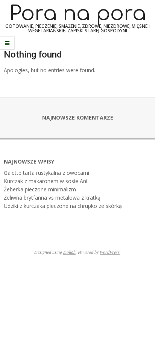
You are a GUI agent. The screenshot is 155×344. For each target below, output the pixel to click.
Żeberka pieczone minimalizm (40, 189)
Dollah (69, 252)
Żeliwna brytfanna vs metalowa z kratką (52, 197)
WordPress (110, 252)
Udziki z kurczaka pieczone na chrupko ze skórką (63, 205)
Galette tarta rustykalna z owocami (46, 172)
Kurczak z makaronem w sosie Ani (45, 181)
